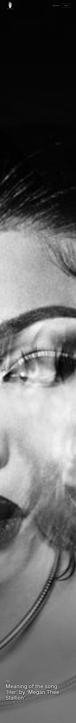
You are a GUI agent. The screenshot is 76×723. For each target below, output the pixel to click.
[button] (56, 5)
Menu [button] (66, 5)
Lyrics (8, 681)
